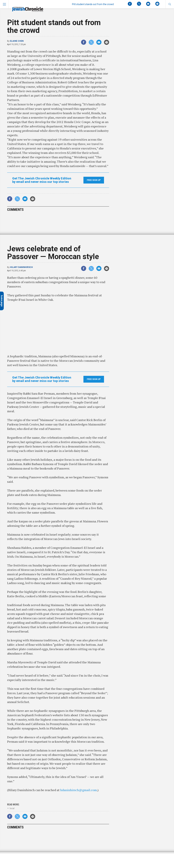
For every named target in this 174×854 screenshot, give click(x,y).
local (12, 808)
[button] (169, 4)
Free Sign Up (94, 180)
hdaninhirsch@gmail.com (78, 790)
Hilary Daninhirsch (21, 267)
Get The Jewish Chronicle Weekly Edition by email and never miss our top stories (41, 180)
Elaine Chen (17, 41)
